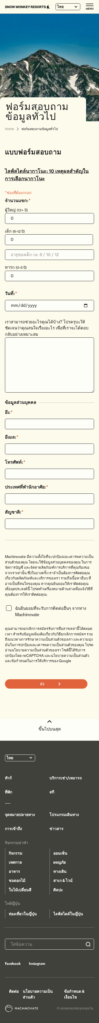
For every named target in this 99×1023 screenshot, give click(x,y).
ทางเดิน (60, 871)
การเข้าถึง (13, 828)
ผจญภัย (59, 862)
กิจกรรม (15, 853)
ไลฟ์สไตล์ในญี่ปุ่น (68, 913)
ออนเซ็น (60, 853)
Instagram (37, 963)
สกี (52, 792)
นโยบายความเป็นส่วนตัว (38, 994)
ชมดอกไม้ (17, 880)
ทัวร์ (8, 777)
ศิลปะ (58, 889)
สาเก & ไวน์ (63, 880)
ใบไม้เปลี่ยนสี (20, 889)
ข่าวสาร (57, 828)
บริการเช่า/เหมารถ (66, 777)
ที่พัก (8, 792)
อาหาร (14, 871)
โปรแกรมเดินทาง (64, 814)
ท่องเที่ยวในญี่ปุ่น (23, 913)
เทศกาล (15, 862)
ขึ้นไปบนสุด (49, 729)
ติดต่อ (14, 991)
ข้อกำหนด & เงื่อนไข (74, 994)
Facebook (13, 963)
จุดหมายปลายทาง (20, 814)
